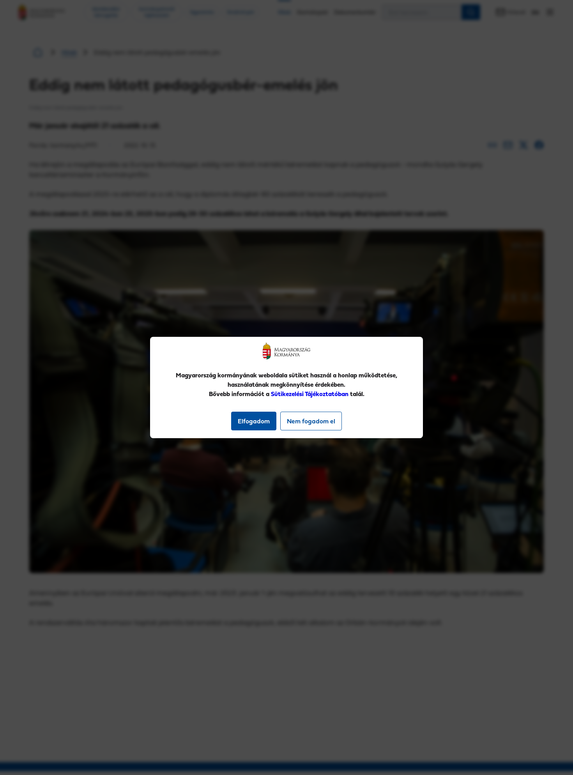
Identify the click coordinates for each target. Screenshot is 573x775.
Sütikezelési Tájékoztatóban (309, 393)
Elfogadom (254, 421)
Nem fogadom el (311, 421)
